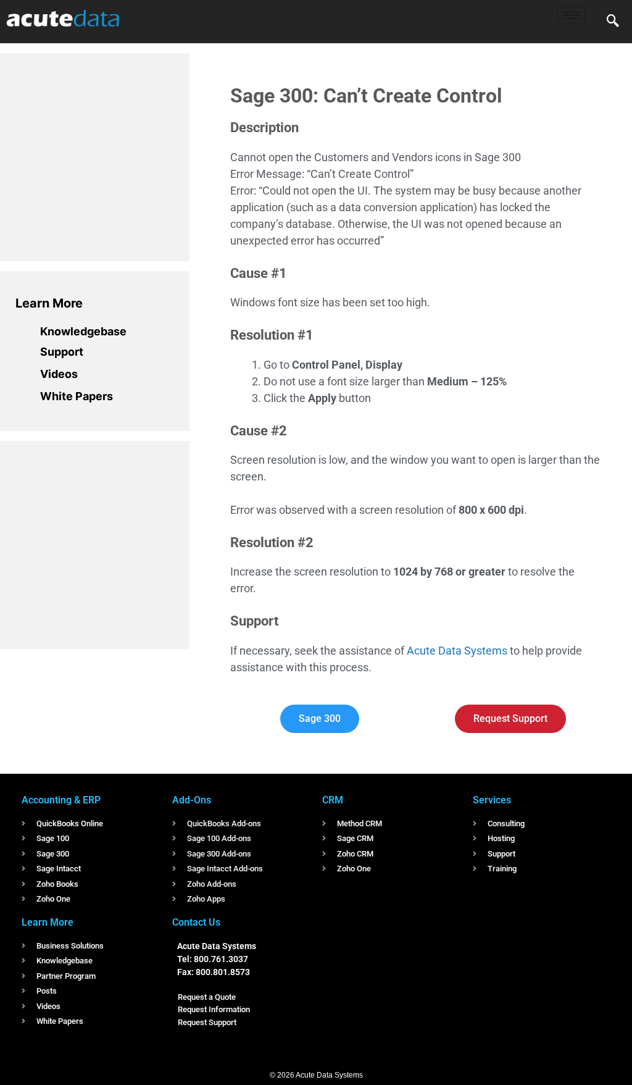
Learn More (49, 303)
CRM (332, 800)
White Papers (76, 396)
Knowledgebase (83, 331)
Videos (59, 373)
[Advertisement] (108, 155)
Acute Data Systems (457, 650)
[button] (613, 21)
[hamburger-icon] (571, 15)
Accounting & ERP (61, 800)
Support (61, 351)
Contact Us (196, 922)
